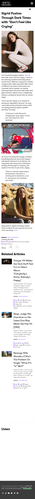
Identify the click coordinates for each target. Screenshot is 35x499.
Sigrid (27, 75)
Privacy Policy (24, 487)
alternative (27, 300)
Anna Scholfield (12, 237)
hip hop (21, 343)
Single (26, 384)
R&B (27, 343)
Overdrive (27, 345)
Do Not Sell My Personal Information (13, 488)
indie (20, 300)
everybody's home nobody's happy (23, 307)
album (27, 302)
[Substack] (14, 493)
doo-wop (17, 347)
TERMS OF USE (29, 486)
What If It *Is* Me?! (21, 388)
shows (15, 230)
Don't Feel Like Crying (21, 242)
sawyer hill (18, 304)
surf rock (17, 386)
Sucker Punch (7, 244)
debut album (19, 302)
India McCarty (23, 380)
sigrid (10, 242)
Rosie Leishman (23, 296)
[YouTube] (8, 493)
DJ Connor (22, 339)
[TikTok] (5, 493)
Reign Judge (18, 345)
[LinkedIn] (17, 493)
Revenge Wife (26, 386)
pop (4, 242)
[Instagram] (2, 493)
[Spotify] (11, 493)
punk (20, 384)
